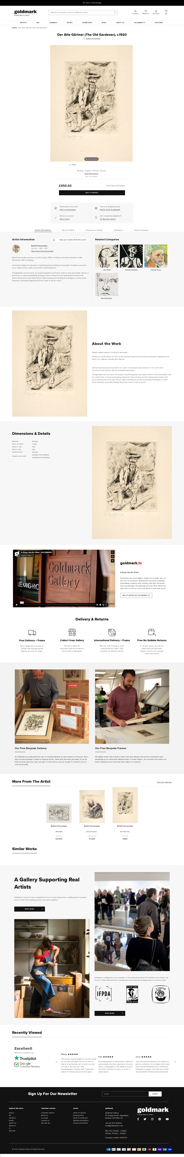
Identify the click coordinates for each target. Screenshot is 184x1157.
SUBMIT (155, 1094)
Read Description (91, 174)
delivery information (80, 1120)
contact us (45, 1120)
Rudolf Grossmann (93, 38)
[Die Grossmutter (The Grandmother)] (92, 806)
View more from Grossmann (42, 251)
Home (14, 28)
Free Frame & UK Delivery (92, 3)
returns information (80, 1123)
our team (44, 1118)
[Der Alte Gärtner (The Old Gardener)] (125, 805)
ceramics (12, 1118)
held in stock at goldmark (110, 210)
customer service (47, 1113)
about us (12, 1125)
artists (11, 1113)
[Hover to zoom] (91, 103)
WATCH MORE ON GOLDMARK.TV (136, 595)
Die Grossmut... (92, 831)
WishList (145, 13)
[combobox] (83, 12)
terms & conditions (80, 1118)
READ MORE (29, 909)
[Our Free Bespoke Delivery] (52, 706)
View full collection (164, 782)
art (10, 1115)
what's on (12, 1123)
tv (9, 1128)
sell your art (45, 1123)
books (11, 1120)
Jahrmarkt (59, 831)
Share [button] (74, 165)
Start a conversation (68, 210)
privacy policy (78, 1115)
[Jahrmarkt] (59, 813)
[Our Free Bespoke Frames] (132, 706)
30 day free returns (108, 219)
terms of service (79, 1113)
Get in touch (64, 219)
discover (12, 1131)
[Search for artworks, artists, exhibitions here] (115, 12)
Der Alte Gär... (125, 831)
